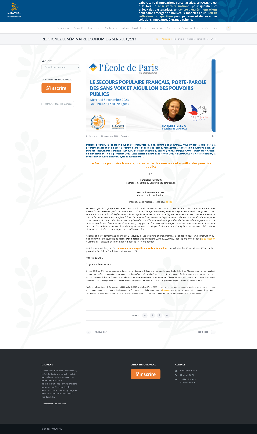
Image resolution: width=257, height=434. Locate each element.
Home (155, 38)
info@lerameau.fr (188, 370)
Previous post (100, 331)
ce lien (169, 201)
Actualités (166, 38)
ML (60, 428)
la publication (208, 238)
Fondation (166, 290)
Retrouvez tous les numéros (58, 103)
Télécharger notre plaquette (53, 403)
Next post (203, 331)
